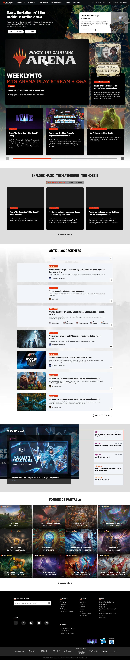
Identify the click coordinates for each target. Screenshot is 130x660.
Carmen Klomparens (55, 322)
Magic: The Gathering (106, 602)
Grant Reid (55, 299)
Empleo (82, 607)
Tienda (67, 2)
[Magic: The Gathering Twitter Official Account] (23, 623)
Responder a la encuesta (24, 142)
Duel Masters (64, 631)
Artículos (76, 2)
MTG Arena (31, 2)
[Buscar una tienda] (49, 603)
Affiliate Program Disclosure (85, 614)
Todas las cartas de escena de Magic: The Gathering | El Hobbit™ (65, 219)
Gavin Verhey (95, 322)
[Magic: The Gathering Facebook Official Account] (16, 623)
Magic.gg (102, 607)
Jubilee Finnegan (57, 386)
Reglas (62, 607)
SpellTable (102, 618)
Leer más (30, 32)
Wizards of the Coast (58, 278)
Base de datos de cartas (111, 2)
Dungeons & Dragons (67, 628)
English (92, 30)
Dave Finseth (105, 322)
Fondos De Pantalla (66, 611)
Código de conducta (32, 651)
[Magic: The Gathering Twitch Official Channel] (31, 623)
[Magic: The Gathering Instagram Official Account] (46, 623)
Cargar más (65, 234)
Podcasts (63, 609)
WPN (81, 611)
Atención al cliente (56, 651)
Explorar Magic (56, 2)
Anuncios (53, 309)
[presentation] (111, 280)
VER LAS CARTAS (15, 32)
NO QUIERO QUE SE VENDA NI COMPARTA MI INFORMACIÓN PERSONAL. (81, 651)
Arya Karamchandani (83, 322)
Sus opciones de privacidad (94, 651)
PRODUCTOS (21, 2)
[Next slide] (122, 158)
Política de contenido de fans (68, 651)
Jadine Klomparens (69, 322)
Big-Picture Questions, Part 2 (105, 142)
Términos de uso (19, 651)
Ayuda (82, 609)
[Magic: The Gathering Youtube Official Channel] (39, 623)
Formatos (63, 604)
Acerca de (83, 602)
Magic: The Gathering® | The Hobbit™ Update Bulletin (25, 219)
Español (84, 30)
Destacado (53, 375)
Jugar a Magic (43, 2)
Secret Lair (102, 615)
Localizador (97, 2)
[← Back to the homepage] (8, 2)
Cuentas (124, 2)
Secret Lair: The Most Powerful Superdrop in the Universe (65, 142)
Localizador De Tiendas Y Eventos (107, 610)
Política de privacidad (44, 651)
